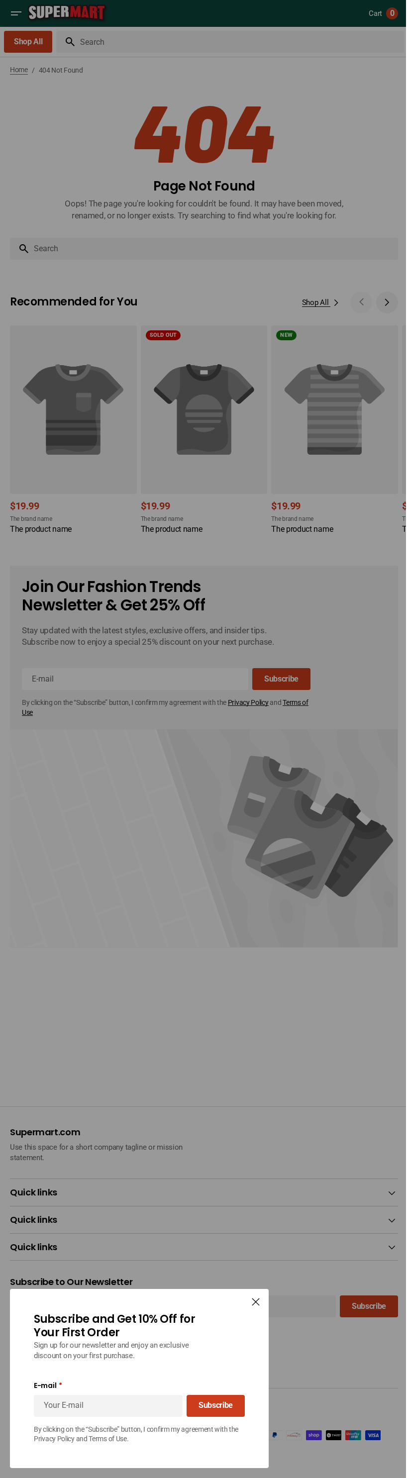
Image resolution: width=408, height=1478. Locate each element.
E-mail (45, 1385)
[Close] (256, 1302)
